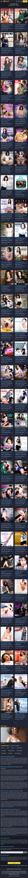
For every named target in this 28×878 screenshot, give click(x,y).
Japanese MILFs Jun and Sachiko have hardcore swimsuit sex (20, 215)
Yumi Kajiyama (4, 288)
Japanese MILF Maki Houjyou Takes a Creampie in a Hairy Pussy (20, 49)
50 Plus (8, 28)
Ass (19, 28)
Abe (2, 169)
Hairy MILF (17, 289)
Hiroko (2, 121)
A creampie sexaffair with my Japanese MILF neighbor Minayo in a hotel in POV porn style (20, 240)
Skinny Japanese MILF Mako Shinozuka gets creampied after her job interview (20, 310)
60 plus (16, 28)
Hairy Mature (3, 337)
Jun (16, 216)
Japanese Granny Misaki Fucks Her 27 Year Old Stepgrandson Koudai (20, 25)
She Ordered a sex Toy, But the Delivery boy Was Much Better (20, 72)
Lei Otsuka (10, 50)
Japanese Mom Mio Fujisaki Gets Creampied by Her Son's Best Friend (6, 72)
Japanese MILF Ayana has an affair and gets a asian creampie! (6, 191)
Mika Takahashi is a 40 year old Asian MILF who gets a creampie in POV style (7, 144)
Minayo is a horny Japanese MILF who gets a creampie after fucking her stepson (6, 263)
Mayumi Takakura (23, 74)
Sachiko (20, 216)
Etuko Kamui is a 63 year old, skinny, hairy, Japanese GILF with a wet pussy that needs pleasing (20, 145)
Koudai (16, 26)
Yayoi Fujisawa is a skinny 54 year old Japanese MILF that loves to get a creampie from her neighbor (20, 97)
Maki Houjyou (17, 50)
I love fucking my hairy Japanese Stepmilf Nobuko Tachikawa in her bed (21, 286)
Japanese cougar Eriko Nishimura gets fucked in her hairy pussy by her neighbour (6, 334)
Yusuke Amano (8, 264)
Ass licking (8, 170)
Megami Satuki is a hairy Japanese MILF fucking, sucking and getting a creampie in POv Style (21, 264)
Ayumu (16, 335)
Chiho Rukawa (3, 50)
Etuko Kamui (17, 145)
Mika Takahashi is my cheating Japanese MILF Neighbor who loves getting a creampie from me (6, 216)
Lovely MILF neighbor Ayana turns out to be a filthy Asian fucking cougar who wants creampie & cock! (20, 121)
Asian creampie (4, 99)
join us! (25, 1)
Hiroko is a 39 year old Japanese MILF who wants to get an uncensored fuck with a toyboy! (7, 120)
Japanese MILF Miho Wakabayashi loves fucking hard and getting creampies (6, 310)
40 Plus (8, 75)
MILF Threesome (18, 218)
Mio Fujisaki (3, 74)
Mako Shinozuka (18, 311)
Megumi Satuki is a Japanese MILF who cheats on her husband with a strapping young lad (21, 335)
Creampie (3, 242)
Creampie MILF (18, 99)
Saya (19, 193)
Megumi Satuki (18, 264)
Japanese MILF (4, 28)
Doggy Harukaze (22, 121)
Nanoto (8, 74)
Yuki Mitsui (6, 169)
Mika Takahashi (12, 145)
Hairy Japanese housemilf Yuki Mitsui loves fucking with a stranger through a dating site (6, 167)
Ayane (16, 121)
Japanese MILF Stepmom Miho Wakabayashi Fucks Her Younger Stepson (7, 25)
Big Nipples (23, 147)
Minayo (16, 240)
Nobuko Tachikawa (18, 288)
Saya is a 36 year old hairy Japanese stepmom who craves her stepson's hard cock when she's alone (20, 192)
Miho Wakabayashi (4, 26)
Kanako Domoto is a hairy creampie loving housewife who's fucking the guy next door (7, 239)
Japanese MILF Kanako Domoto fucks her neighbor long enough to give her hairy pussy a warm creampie (21, 168)
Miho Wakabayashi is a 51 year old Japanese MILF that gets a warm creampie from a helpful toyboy (6, 97)
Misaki (21, 26)
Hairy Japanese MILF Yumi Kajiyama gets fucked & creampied (6, 286)
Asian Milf (9, 123)
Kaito (10, 335)
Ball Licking (22, 28)
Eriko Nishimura (4, 335)
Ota (20, 240)
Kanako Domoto (12, 240)
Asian (7, 123)
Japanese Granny (18, 75)
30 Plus (22, 52)
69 (4, 123)
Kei (6, 121)
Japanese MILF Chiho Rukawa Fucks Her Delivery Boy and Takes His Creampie (6, 49)
